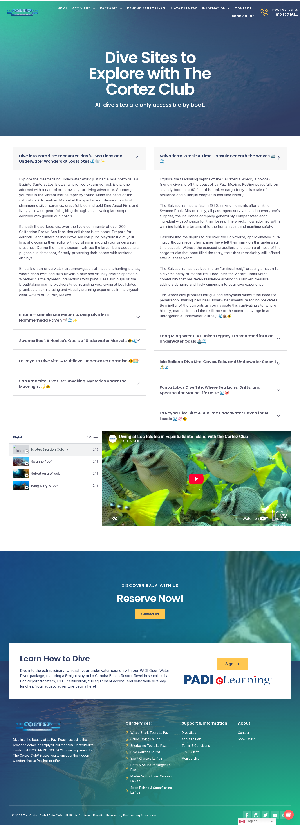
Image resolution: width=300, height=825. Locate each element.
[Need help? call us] (264, 12)
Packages (109, 8)
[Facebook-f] (247, 815)
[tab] (55, 450)
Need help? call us (285, 9)
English (251, 821)
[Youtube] (275, 815)
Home (62, 8)
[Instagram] (256, 815)
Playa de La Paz (183, 8)
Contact (243, 8)
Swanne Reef (41, 461)
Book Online (243, 16)
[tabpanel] (196, 478)
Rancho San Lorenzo (146, 8)
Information (214, 8)
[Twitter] (265, 815)
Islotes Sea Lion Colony (49, 449)
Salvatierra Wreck (45, 473)
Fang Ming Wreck (44, 485)
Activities (81, 8)
